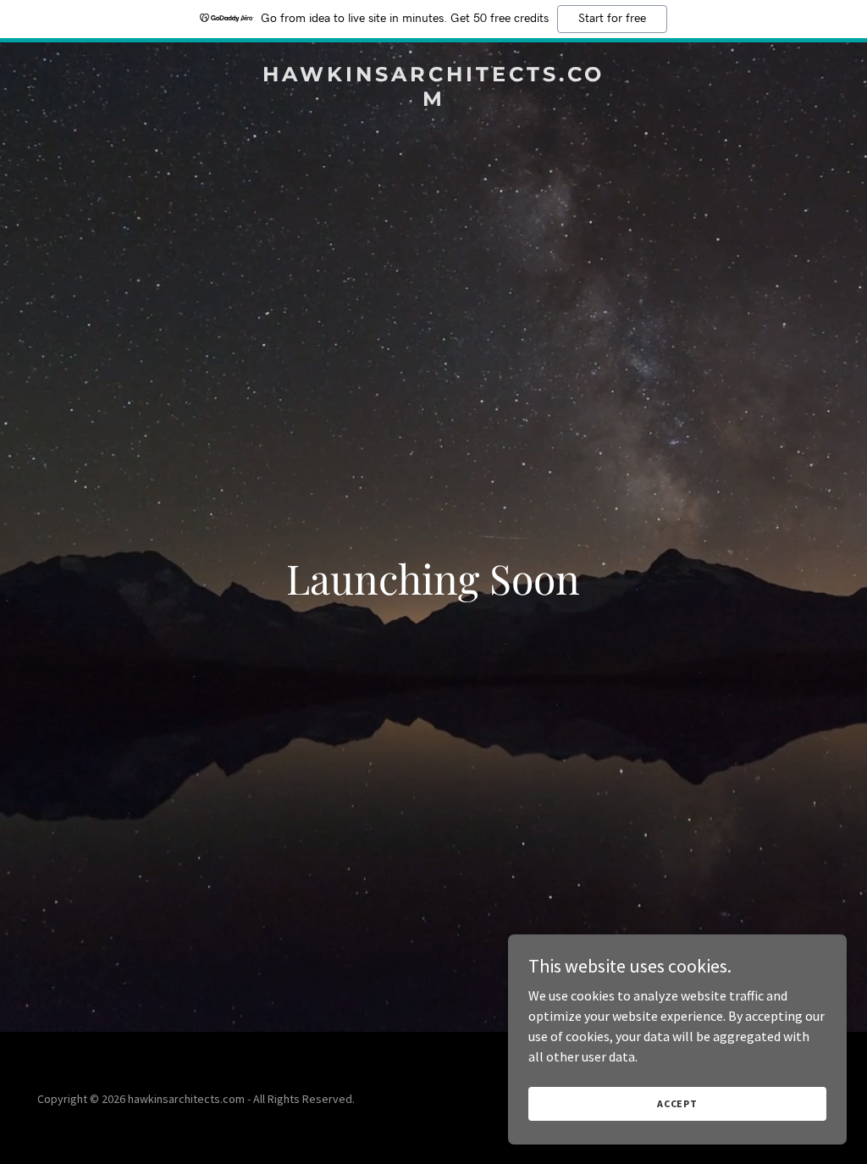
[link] (433, 100)
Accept (677, 1103)
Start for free (612, 19)
